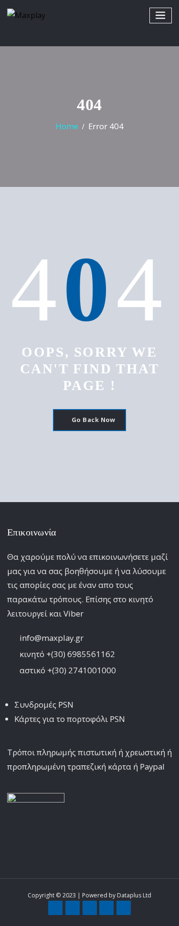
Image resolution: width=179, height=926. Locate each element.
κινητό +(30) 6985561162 (67, 653)
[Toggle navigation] (160, 15)
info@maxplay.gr (52, 637)
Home (66, 126)
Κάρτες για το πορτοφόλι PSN (69, 718)
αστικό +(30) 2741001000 (68, 670)
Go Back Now (94, 419)
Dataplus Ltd (134, 895)
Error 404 (106, 126)
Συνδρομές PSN (44, 704)
